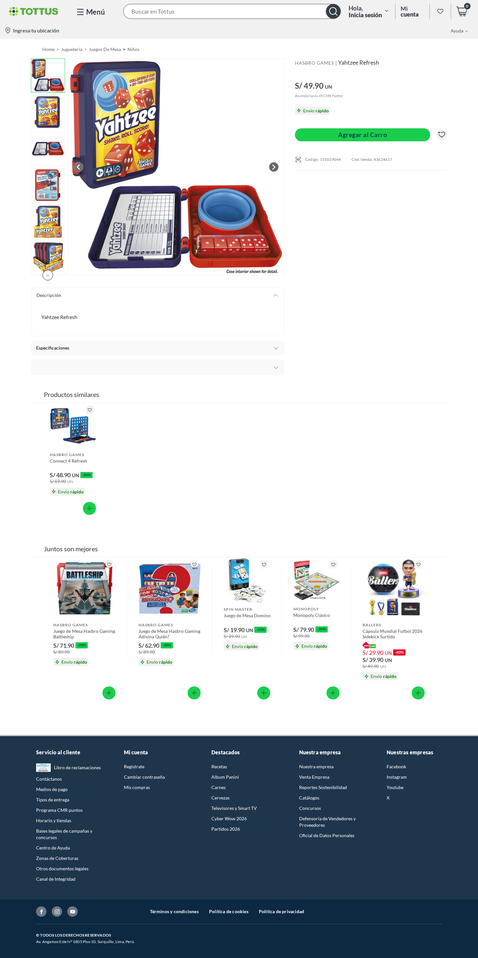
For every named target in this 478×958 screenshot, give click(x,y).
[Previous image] (78, 167)
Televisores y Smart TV (234, 808)
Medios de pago (52, 789)
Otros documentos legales (62, 868)
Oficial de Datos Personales (326, 835)
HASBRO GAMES (314, 63)
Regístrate (134, 766)
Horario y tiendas (53, 820)
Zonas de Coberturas (57, 858)
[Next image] (274, 167)
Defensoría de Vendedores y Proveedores (327, 822)
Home (48, 49)
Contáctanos (49, 779)
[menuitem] (455, 30)
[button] (232, 11)
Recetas (219, 766)
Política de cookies (228, 911)
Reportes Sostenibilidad (323, 787)
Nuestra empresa (316, 766)
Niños (133, 49)
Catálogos (309, 797)
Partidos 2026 (225, 829)
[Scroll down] (48, 275)
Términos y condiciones (174, 911)
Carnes (218, 787)
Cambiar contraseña (144, 777)
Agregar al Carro (362, 134)
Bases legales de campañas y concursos (64, 834)
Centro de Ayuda (53, 847)
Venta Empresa (314, 777)
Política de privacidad (281, 911)
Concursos (310, 808)
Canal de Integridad (55, 879)
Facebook (396, 766)
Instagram (397, 777)
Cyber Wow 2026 (229, 818)
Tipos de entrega (52, 799)
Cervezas (220, 797)
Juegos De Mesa (105, 49)
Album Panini (225, 777)
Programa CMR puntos (59, 810)
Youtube (395, 787)
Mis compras (137, 787)
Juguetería (71, 49)
